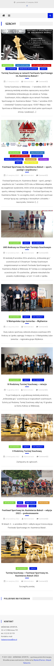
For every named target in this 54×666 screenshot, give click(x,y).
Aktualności (7, 65)
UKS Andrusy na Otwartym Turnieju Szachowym (27, 247)
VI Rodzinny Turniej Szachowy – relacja (27, 384)
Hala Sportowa (23, 65)
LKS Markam (11, 68)
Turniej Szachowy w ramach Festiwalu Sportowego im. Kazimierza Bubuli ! (27, 74)
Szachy (43, 68)
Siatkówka (43, 159)
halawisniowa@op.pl (9, 639)
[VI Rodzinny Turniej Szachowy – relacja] (27, 361)
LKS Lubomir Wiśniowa (41, 65)
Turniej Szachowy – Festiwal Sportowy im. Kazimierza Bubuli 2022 (27, 574)
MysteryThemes (39, 660)
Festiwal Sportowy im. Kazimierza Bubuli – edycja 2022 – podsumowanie (27, 512)
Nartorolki (30, 502)
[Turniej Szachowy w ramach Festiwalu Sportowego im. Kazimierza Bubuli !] (27, 44)
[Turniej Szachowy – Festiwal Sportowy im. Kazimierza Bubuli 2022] (27, 549)
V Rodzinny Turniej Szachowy (27, 451)
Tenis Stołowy (31, 162)
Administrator (28, 81)
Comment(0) (43, 81)
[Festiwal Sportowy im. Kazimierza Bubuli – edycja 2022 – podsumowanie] (27, 483)
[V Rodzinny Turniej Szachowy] (27, 427)
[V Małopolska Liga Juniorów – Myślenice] (27, 297)
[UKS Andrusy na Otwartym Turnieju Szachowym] (27, 223)
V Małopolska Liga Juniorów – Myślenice (27, 321)
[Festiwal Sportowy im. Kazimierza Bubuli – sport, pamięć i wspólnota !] (27, 133)
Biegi (25, 152)
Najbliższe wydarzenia (28, 68)
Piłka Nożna (30, 159)
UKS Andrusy (38, 243)
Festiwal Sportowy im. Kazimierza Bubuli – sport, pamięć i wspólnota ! (27, 168)
